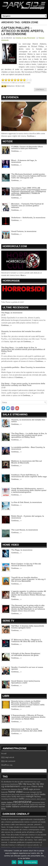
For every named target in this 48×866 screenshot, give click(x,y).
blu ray (22, 783)
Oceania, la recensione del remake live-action (21, 331)
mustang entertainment (9, 799)
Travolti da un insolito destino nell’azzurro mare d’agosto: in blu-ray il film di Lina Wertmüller (28, 579)
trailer (3, 807)
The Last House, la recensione (24, 530)
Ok (14, 862)
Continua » (31, 136)
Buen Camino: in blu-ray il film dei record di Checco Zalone (26, 565)
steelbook (26, 804)
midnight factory (33, 796)
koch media (39, 794)
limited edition (6, 797)
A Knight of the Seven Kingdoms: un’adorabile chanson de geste (25, 654)
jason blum (11, 794)
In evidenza (11, 97)
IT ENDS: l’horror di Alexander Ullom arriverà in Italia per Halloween (27, 147)
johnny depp (30, 794)
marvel (22, 796)
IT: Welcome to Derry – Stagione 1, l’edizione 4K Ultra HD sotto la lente (26, 640)
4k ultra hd (15, 782)
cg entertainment (10, 786)
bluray (29, 784)
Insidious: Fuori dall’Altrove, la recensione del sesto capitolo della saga (29, 476)
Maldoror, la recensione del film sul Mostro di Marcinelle (26, 462)
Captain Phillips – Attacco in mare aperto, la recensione (22, 31)
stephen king (34, 804)
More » (23, 275)
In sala (24, 38)
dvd (25, 789)
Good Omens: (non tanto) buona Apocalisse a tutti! (25, 682)
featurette (4, 792)
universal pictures (29, 806)
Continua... (40, 89)
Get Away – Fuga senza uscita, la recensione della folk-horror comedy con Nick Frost (23, 384)
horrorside (26, 792)
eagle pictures (34, 789)
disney (20, 789)
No (20, 862)
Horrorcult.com (15, 246)
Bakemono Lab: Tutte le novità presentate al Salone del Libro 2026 (26, 730)
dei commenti (8, 761)
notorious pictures (30, 799)
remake (8, 804)
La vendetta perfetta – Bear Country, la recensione (23, 367)
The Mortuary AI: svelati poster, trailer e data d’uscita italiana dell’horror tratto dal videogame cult (28, 176)
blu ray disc (38, 784)
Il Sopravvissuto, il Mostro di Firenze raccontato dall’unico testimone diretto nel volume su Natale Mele (28, 717)
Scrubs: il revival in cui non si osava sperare (27, 668)
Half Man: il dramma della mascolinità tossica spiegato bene (27, 627)
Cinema (18, 38)
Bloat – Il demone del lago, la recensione (24, 161)
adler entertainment (27, 782)
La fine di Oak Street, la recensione (26, 502)
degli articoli (7, 757)
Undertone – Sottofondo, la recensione (28, 218)
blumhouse (14, 784)
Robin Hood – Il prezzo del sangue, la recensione (27, 517)
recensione (22, 802)
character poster (25, 786)
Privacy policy (30, 862)
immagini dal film (36, 792)
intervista (4, 794)
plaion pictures (41, 799)
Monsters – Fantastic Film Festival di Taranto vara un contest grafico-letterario (27, 205)
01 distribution (6, 782)
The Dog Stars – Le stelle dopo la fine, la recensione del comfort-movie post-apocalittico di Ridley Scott (23, 349)
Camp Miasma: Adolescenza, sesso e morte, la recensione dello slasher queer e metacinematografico (28, 490)
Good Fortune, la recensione (23, 231)
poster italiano (7, 802)
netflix (22, 798)
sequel (14, 804)
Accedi (3, 753)
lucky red (16, 796)
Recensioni (31, 38)
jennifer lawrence (20, 794)
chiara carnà (37, 786)
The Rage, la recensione (11, 313)
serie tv (20, 804)
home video (15, 791)
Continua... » (16, 151)
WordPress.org (6, 765)
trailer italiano (12, 806)
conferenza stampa (9, 789)
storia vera (41, 804)
